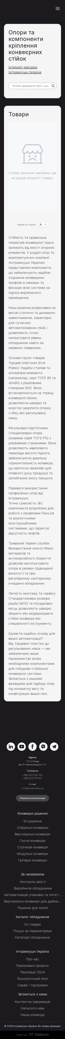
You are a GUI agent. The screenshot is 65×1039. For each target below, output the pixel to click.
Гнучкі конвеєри (33, 841)
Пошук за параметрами (32, 931)
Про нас (32, 959)
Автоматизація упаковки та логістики (33, 895)
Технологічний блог (32, 979)
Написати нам (32, 1008)
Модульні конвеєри (32, 854)
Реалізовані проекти (32, 966)
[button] (53, 86)
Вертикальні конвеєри (32, 834)
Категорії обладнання (32, 937)
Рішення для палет (33, 908)
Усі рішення (32, 821)
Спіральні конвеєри (32, 828)
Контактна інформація (32, 1002)
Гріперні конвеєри (32, 860)
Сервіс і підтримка (33, 985)
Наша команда (32, 1015)
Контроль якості (33, 882)
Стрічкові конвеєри (32, 847)
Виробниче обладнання (33, 888)
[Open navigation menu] (57, 8)
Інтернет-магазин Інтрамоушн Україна (24, 69)
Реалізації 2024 (32, 972)
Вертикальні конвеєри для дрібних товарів (33, 901)
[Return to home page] (22, 8)
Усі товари (32, 924)
